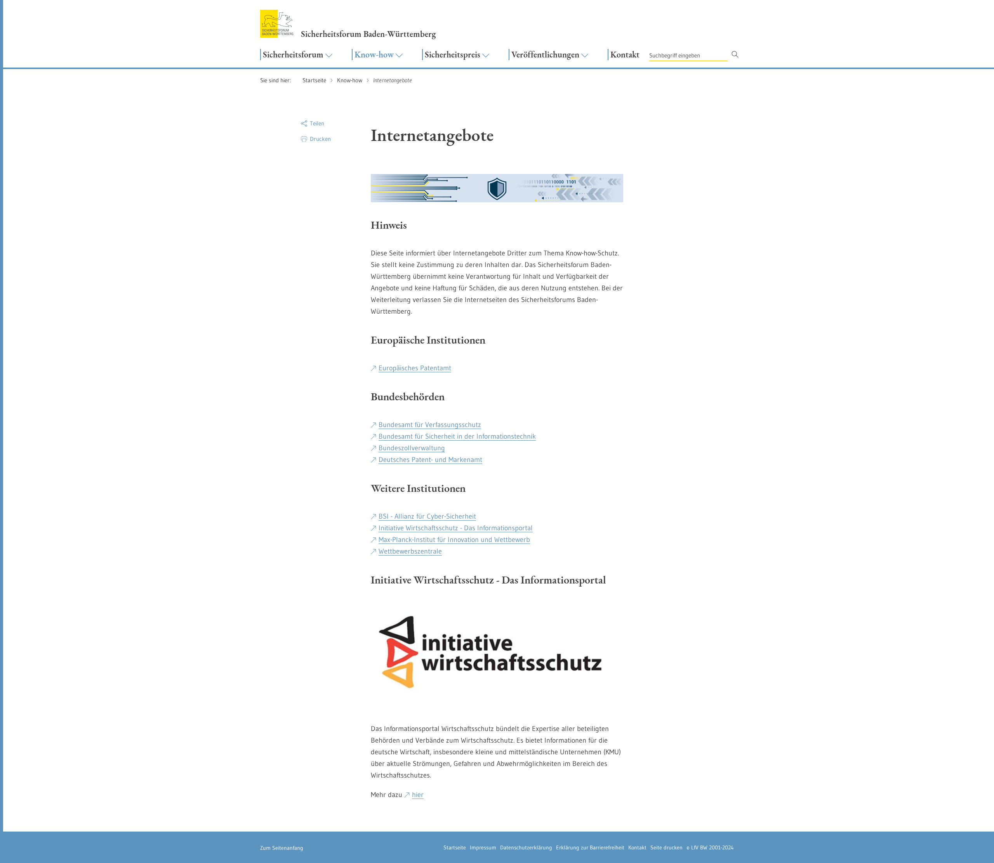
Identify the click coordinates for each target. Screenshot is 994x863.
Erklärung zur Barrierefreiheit (590, 847)
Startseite (454, 847)
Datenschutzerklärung (526, 847)
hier (418, 794)
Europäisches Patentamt (415, 368)
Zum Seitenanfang (281, 847)
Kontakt (637, 847)
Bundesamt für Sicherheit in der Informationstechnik (457, 436)
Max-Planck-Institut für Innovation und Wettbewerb (454, 539)
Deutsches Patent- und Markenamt (430, 459)
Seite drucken (666, 847)
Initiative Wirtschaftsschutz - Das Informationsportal (456, 528)
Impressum (483, 847)
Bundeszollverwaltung (412, 448)
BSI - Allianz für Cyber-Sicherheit (427, 516)
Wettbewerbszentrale (410, 551)
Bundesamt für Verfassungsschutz (430, 424)
